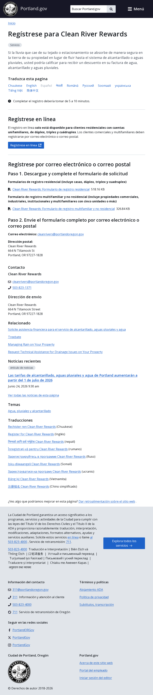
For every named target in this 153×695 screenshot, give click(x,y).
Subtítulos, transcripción (96, 604)
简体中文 (33, 90)
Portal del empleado (93, 670)
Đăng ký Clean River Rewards (28, 479)
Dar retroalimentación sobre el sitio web (107, 501)
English (31, 86)
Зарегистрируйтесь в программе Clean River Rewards (47, 456)
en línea (73, 537)
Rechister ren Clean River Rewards (32, 427)
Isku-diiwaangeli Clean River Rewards (34, 464)
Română (72, 86)
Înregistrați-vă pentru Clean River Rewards (38, 449)
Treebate (14, 337)
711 (68, 542)
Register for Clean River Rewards (31, 434)
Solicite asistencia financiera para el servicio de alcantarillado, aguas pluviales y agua (67, 329)
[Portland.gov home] (25, 8)
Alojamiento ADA (91, 590)
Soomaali (104, 86)
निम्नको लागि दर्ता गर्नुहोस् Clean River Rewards (36, 442)
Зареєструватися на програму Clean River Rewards (44, 471)
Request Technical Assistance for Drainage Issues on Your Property (55, 352)
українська (123, 86)
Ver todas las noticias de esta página (33, 395)
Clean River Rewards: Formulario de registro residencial (51, 189)
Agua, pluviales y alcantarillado (29, 411)
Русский (88, 86)
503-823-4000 (17, 549)
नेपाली (59, 86)
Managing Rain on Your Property (31, 344)
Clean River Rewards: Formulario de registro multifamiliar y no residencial (64, 209)
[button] (136, 9)
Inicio (11, 23)
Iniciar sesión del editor (95, 678)
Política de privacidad (94, 597)
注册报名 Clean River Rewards (28, 486)
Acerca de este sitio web (96, 663)
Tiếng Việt (15, 90)
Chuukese (15, 86)
